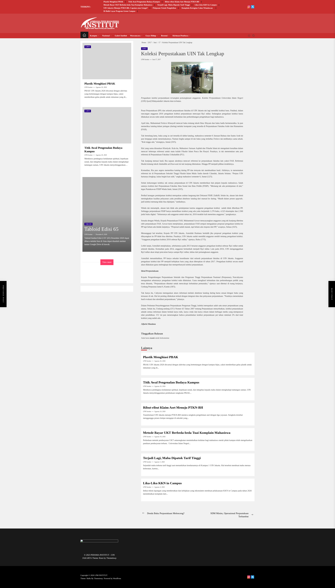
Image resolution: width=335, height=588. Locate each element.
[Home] (84, 35)
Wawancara (135, 36)
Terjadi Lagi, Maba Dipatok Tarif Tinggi (173, 5)
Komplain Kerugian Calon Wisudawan (197, 8)
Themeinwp (111, 558)
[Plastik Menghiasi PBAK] (106, 61)
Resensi (164, 36)
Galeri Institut (121, 36)
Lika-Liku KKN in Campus (206, 5)
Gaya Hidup (151, 36)
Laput (144, 48)
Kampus (93, 36)
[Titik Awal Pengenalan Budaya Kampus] (106, 125)
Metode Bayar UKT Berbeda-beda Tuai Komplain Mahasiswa (128, 5)
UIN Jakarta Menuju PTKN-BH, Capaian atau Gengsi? (126, 8)
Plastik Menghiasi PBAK (113, 2)
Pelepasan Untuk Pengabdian (164, 8)
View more (106, 262)
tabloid (88, 224)
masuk (152, 338)
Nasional (106, 36)
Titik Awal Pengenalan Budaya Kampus (144, 2)
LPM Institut (145, 59)
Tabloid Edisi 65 (101, 229)
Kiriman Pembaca (180, 36)
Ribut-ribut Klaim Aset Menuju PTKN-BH (182, 2)
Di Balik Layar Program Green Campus (119, 11)
